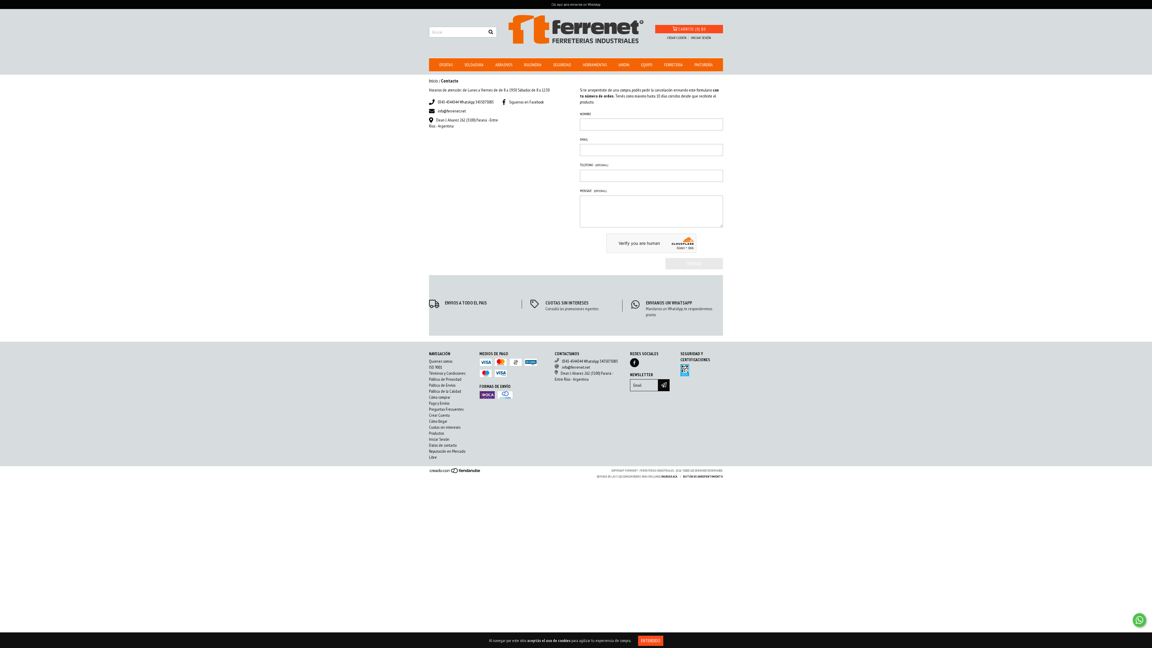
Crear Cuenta (439, 415)
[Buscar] (491, 32)
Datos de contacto (443, 445)
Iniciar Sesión (439, 439)
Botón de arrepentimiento (703, 476)
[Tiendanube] (455, 473)
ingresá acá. (669, 476)
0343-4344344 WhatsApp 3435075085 (466, 102)
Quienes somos (440, 361)
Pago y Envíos (439, 403)
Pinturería (703, 65)
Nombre (585, 114)
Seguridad (562, 65)
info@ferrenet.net (452, 111)
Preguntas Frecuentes (446, 409)
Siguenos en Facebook (526, 102)
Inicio (433, 81)
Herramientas (595, 65)
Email (584, 139)
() (692, 29)
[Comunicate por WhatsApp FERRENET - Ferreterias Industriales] (1139, 620)
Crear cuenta (677, 37)
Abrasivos (503, 65)
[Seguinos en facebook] (634, 362)
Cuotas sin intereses (444, 427)
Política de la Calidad (445, 391)
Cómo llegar (438, 421)
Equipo (646, 65)
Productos (436, 433)
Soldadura (474, 65)
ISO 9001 (435, 367)
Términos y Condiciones (447, 373)
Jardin (624, 65)
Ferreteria (673, 65)
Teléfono (594, 165)
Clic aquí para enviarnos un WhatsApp (576, 4)
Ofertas (446, 65)
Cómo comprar (439, 397)
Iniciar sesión (701, 37)
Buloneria (533, 65)
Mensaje (593, 190)
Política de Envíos (442, 385)
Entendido (650, 641)
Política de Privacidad (445, 379)
